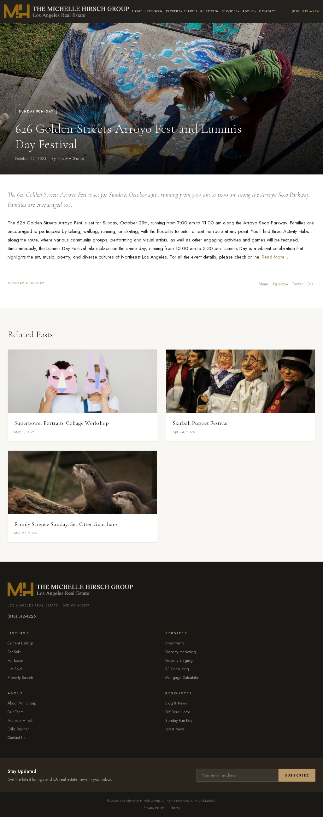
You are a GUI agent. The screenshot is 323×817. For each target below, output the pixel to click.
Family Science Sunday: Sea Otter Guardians (66, 524)
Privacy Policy (154, 807)
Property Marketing (180, 652)
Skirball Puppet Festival (200, 422)
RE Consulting (177, 669)
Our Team (15, 712)
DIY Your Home (177, 712)
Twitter (297, 284)
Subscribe (297, 775)
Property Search (181, 11)
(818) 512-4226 (305, 11)
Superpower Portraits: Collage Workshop (61, 422)
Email (311, 284)
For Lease (15, 660)
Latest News (174, 729)
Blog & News (176, 703)
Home (137, 11)
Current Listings (20, 643)
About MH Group (22, 703)
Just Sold (15, 669)
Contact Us (16, 738)
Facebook (280, 284)
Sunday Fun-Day (36, 111)
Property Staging (179, 660)
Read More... (275, 256)
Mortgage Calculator (182, 677)
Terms (175, 807)
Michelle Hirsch (20, 720)
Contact (268, 11)
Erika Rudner (18, 729)
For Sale (14, 652)
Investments (174, 643)
